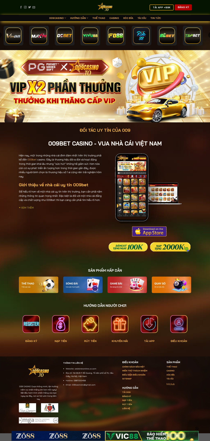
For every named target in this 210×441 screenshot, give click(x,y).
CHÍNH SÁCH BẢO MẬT (133, 366)
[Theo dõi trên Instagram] (25, 7)
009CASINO (56, 18)
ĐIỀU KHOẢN (179, 340)
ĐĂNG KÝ (31, 340)
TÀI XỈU (141, 18)
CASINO (114, 18)
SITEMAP (127, 378)
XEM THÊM (27, 207)
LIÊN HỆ (126, 408)
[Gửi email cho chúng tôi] (33, 7)
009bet (32, 159)
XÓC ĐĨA (128, 18)
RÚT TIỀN (90, 340)
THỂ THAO (98, 18)
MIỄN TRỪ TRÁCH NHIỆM (134, 370)
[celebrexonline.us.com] (105, 7)
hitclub (171, 383)
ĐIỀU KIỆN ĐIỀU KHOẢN (133, 374)
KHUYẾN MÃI (120, 340)
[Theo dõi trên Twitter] (29, 7)
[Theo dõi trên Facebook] (21, 7)
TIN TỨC (155, 18)
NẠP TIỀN (61, 340)
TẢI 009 (126, 392)
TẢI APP (149, 340)
